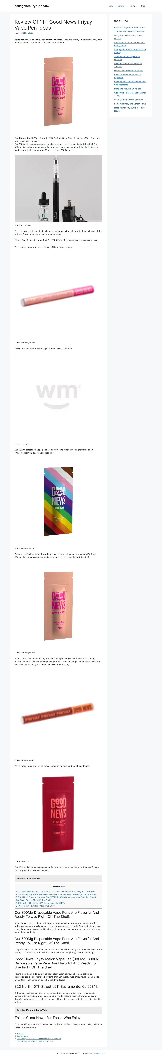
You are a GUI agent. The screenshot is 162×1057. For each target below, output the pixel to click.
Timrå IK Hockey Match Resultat (129, 31)
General (121, 6)
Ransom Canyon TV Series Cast (129, 27)
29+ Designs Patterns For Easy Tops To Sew (35, 1041)
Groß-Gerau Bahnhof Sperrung (128, 100)
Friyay (19, 1036)
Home (110, 6)
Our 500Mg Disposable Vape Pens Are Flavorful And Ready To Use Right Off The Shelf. (56, 894)
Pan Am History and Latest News (130, 104)
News (25, 1036)
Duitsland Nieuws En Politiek (127, 89)
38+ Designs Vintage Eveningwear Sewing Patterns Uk (39, 1039)
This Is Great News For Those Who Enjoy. (35, 906)
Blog (143, 6)
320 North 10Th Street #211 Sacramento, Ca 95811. (40, 903)
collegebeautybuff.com (32, 6)
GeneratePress (99, 1053)
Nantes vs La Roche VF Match (128, 71)
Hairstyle (133, 6)
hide (63, 887)
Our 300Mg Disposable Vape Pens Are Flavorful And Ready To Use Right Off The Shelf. (56, 891)
